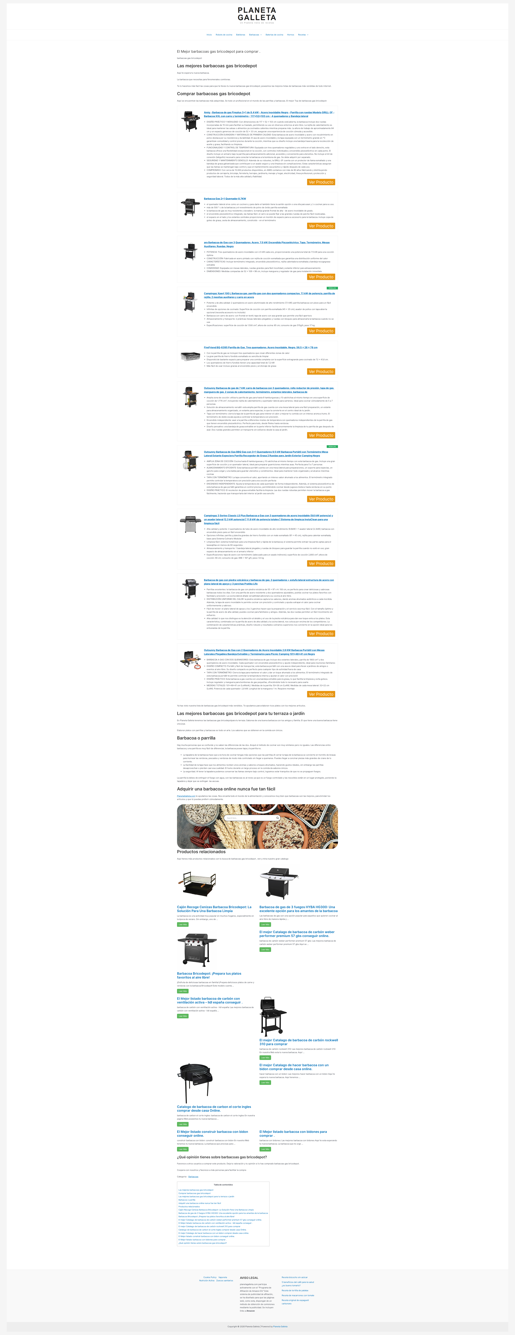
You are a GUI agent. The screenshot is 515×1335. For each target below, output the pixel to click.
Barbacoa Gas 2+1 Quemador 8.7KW (225, 198)
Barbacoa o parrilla (187, 1200)
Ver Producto (321, 182)
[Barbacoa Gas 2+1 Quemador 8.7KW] (190, 207)
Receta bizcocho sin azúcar (295, 1277)
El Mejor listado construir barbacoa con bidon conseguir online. (212, 1134)
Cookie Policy (209, 1277)
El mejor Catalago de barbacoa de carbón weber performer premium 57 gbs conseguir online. (297, 934)
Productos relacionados (189, 1206)
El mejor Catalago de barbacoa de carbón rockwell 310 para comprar (299, 1042)
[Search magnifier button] (277, 818)
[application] (260, 34)
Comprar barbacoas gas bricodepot (195, 1193)
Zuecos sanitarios (224, 1280)
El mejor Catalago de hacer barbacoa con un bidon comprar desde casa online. (294, 1067)
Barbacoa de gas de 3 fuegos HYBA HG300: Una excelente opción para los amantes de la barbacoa (299, 909)
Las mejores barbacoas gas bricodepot (196, 1190)
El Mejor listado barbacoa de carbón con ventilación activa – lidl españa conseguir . (210, 1000)
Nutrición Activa (206, 1280)
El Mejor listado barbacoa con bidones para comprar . (293, 1134)
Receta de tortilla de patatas (295, 1290)
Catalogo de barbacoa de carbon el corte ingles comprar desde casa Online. (214, 1109)
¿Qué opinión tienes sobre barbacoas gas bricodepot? (203, 1243)
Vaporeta (222, 1277)
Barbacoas (193, 1176)
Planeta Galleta (280, 1326)
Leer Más (183, 924)
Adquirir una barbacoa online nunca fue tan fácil (200, 1203)
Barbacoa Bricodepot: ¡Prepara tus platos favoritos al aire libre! (209, 975)
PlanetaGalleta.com (186, 796)
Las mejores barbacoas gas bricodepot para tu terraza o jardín (206, 1196)
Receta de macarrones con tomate (298, 1295)
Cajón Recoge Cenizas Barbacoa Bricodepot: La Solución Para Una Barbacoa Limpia (214, 909)
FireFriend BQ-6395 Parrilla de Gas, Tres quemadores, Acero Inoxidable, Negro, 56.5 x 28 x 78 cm (260, 347)
